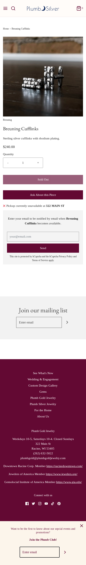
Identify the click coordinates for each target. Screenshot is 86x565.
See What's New (43, 373)
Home (6, 28)
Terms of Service (40, 260)
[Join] (67, 322)
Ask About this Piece (43, 194)
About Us (43, 416)
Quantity (8, 154)
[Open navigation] (5, 8)
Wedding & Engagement (43, 379)
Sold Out (43, 179)
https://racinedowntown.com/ (64, 466)
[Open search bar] (15, 8)
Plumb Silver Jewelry (43, 404)
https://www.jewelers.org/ (61, 474)
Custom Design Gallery (43, 385)
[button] (43, 76)
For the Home (43, 410)
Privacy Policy (66, 256)
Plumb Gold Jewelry (43, 397)
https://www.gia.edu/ (69, 482)
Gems (43, 391)
